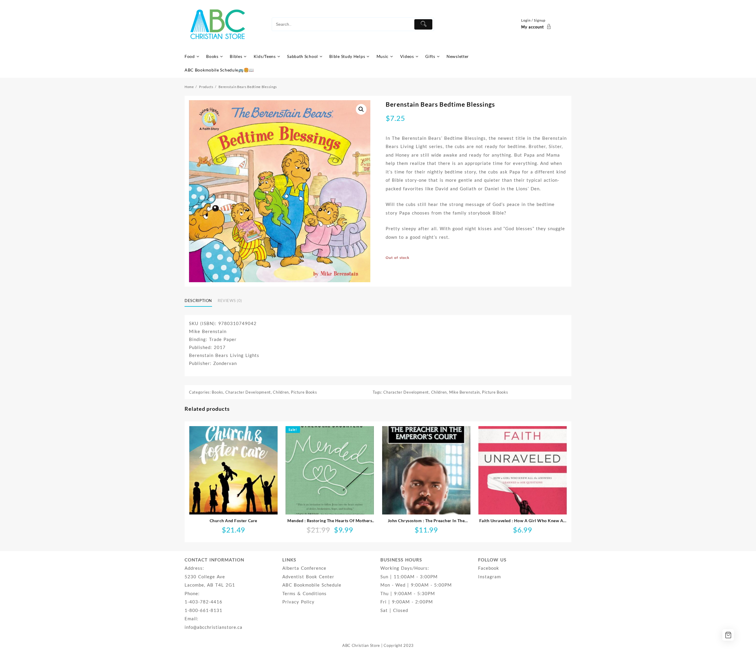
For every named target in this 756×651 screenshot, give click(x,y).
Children (281, 392)
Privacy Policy (298, 601)
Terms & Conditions (304, 593)
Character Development (248, 392)
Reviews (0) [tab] (230, 300)
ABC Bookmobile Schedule (311, 584)
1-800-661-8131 (203, 610)
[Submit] (423, 24)
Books (217, 392)
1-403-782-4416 (203, 601)
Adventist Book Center (308, 576)
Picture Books (304, 392)
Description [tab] (198, 300)
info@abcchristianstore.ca (213, 627)
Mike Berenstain (464, 392)
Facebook (488, 568)
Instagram (489, 576)
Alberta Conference (304, 568)
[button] (361, 109)
